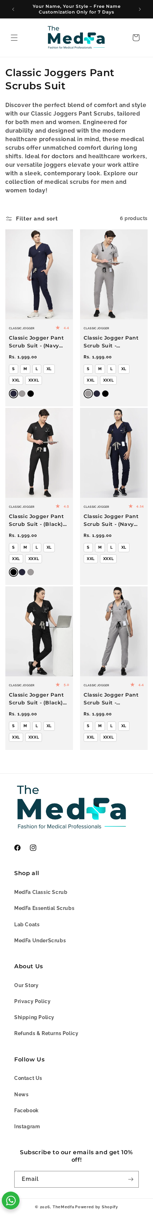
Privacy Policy (32, 1001)
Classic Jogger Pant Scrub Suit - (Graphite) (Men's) (111, 342)
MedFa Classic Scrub (40, 892)
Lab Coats (26, 924)
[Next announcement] (140, 9)
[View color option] (22, 393)
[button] (14, 38)
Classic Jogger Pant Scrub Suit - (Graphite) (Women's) (113, 699)
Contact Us (28, 1078)
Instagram (27, 1126)
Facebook (26, 1110)
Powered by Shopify (96, 1207)
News (21, 1094)
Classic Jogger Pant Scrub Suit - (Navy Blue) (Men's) (36, 342)
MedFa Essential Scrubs (44, 908)
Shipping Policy (34, 1017)
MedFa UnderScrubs (40, 940)
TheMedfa (63, 1207)
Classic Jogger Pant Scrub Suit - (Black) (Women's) (36, 699)
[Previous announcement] (13, 9)
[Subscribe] (130, 1179)
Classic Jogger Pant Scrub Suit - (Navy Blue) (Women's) (111, 520)
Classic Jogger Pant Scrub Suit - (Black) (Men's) (36, 520)
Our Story (26, 985)
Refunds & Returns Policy (46, 1033)
